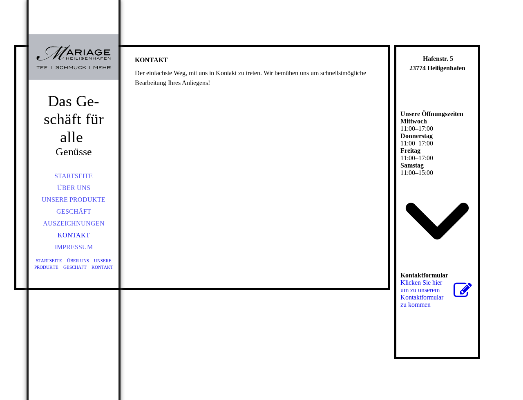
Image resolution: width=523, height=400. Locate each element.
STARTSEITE (73, 175)
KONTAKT (74, 235)
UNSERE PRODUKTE (73, 199)
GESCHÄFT (73, 211)
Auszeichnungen (74, 223)
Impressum (74, 247)
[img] (73, 57)
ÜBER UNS (73, 187)
